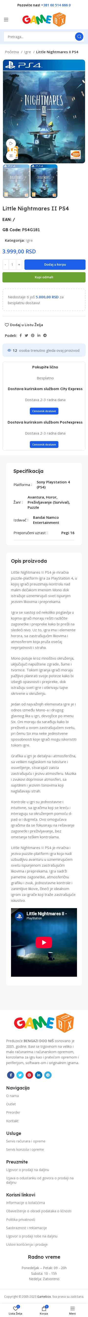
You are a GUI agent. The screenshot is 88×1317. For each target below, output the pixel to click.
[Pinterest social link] (33, 335)
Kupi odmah (44, 277)
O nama (12, 1095)
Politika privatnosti (20, 1219)
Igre (28, 51)
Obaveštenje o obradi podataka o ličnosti (38, 1211)
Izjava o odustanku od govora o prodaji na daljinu (40, 1180)
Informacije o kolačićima (25, 1202)
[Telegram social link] (45, 335)
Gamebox (44, 1297)
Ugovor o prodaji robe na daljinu (31, 1236)
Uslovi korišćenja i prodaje (27, 1244)
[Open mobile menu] (6, 19)
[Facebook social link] (20, 335)
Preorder (13, 1112)
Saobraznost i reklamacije (26, 1227)
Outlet (11, 1104)
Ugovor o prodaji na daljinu (27, 1169)
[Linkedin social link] (39, 335)
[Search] (79, 36)
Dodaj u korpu (55, 264)
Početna (12, 51)
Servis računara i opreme (25, 1141)
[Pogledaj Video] (11, 143)
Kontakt (12, 1121)
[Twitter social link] (26, 335)
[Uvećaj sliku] (11, 156)
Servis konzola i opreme (25, 1149)
